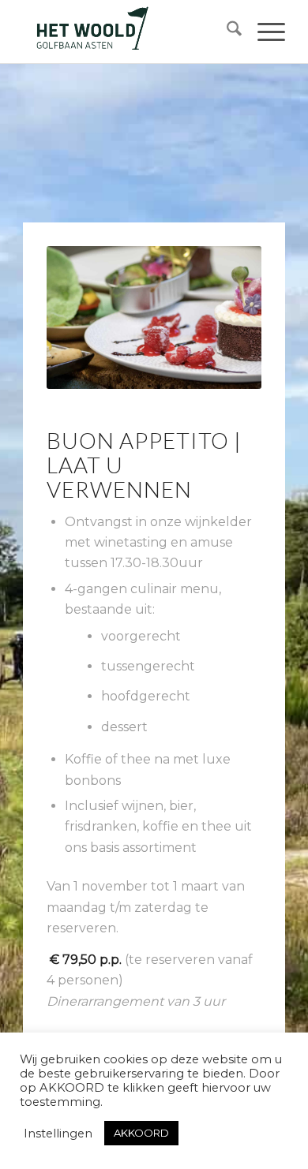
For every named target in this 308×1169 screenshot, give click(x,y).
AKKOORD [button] (141, 1132)
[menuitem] (226, 31)
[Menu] (263, 31)
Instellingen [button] (58, 1133)
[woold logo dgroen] (127, 31)
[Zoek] (226, 31)
